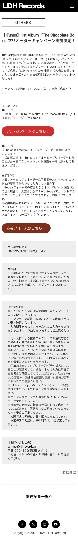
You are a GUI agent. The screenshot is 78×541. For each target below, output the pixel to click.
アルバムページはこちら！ (28, 131)
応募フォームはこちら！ (26, 228)
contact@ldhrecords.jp (22, 446)
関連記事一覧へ (39, 496)
